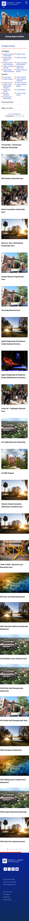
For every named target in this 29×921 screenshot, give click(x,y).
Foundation (6, 894)
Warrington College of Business (21, 70)
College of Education (21, 57)
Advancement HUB (9, 879)
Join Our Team (7, 892)
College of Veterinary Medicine (21, 85)
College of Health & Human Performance (8, 63)
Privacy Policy (7, 899)
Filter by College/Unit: (14, 114)
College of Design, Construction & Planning (7, 59)
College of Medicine (8, 79)
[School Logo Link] (10, 3)
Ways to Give (6, 108)
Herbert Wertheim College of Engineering (8, 70)
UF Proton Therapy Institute (21, 94)
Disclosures (6, 897)
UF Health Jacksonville (6, 94)
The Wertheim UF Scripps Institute (7, 97)
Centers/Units (7, 102)
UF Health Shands (20, 89)
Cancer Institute (7, 77)
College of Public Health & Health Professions (7, 86)
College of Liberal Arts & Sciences (8, 67)
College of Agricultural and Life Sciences (8, 54)
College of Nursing (7, 82)
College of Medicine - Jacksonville (21, 79)
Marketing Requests (9, 884)
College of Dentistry (21, 77)
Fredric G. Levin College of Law (20, 67)
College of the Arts (20, 54)
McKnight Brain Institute (7, 90)
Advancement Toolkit (9, 882)
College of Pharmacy (21, 82)
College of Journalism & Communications (21, 63)
